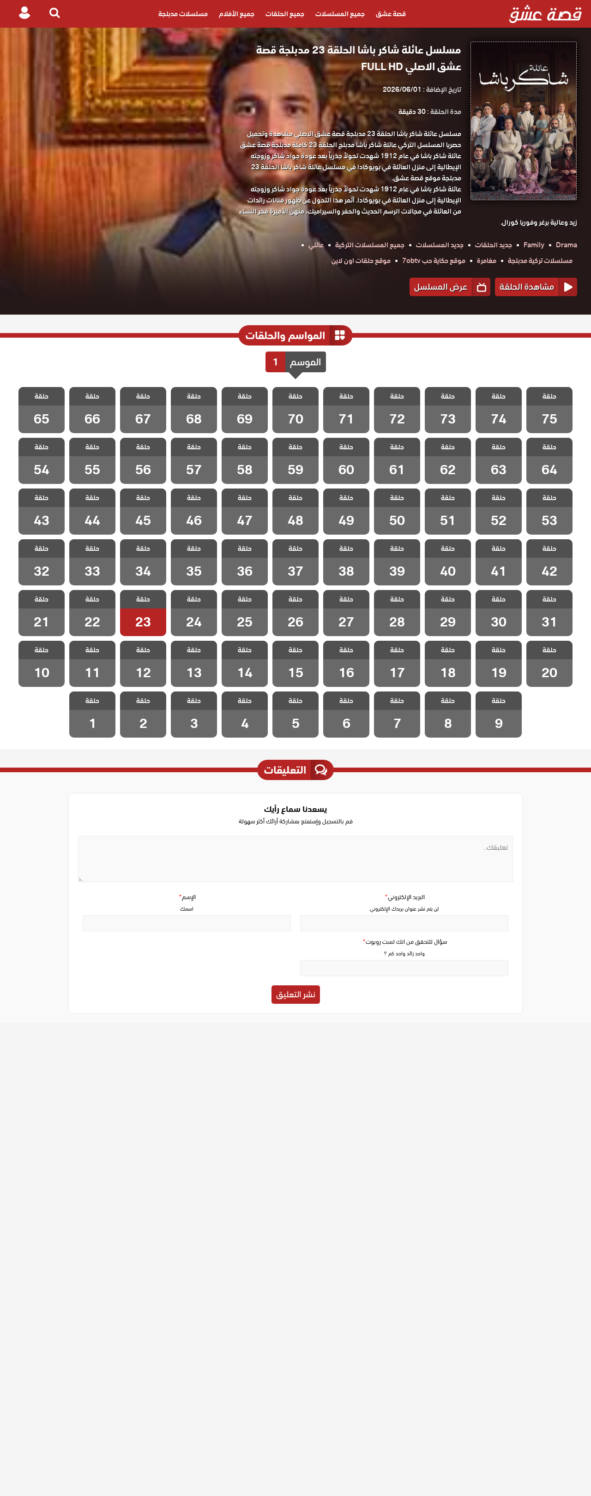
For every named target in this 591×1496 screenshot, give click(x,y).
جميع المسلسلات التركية (369, 244)
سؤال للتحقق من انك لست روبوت (404, 942)
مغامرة (486, 260)
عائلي (316, 244)
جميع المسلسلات (340, 13)
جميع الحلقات (284, 13)
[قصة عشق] (545, 14)
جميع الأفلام (236, 13)
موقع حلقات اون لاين (361, 260)
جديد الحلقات (493, 244)
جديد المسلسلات (440, 244)
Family (534, 244)
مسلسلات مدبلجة (183, 13)
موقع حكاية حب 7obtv (433, 260)
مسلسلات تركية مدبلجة (540, 260)
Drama (566, 244)
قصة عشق (391, 13)
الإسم (187, 897)
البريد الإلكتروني (404, 897)
